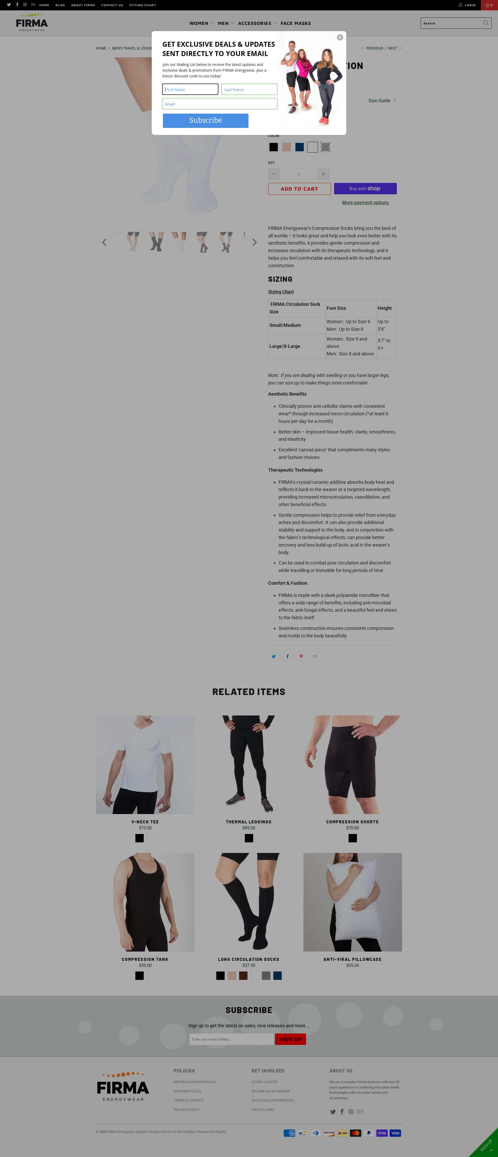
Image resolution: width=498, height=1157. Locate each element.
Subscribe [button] (205, 120)
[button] (340, 37)
